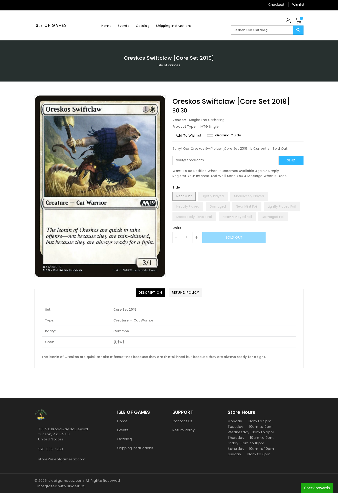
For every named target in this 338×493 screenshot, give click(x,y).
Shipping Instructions (135, 447)
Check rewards (317, 487)
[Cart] (299, 20)
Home (122, 421)
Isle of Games (50, 25)
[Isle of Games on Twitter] (36, 4)
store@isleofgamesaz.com (61, 459)
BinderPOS (76, 486)
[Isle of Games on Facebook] (28, 4)
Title (176, 187)
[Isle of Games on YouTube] (54, 4)
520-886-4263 (50, 449)
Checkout (276, 4)
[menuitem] (106, 25)
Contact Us (182, 421)
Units (176, 227)
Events (123, 430)
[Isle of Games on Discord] (63, 4)
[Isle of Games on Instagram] (45, 4)
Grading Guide (228, 135)
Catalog (124, 439)
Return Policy (183, 430)
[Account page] (288, 20)
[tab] (150, 292)
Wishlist (298, 4)
